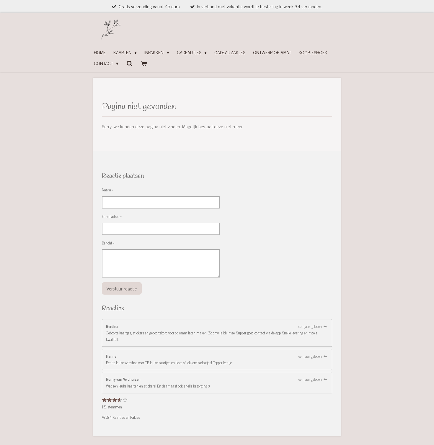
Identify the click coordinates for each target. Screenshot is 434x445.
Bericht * (108, 243)
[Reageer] (325, 326)
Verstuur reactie (122, 288)
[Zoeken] (129, 63)
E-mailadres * (112, 216)
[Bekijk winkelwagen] (144, 63)
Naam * (107, 190)
